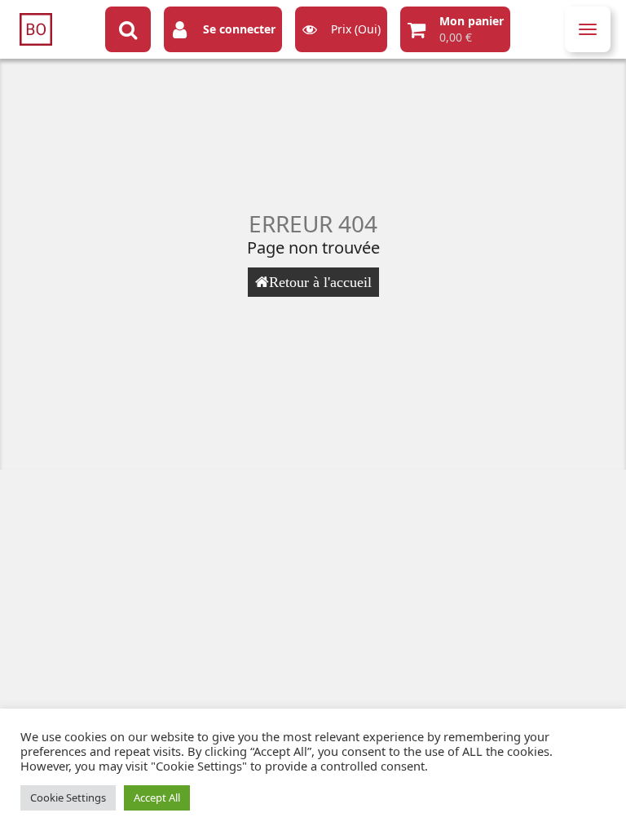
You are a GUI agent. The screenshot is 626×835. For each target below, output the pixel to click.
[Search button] (128, 29)
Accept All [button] (157, 797)
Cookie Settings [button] (68, 797)
